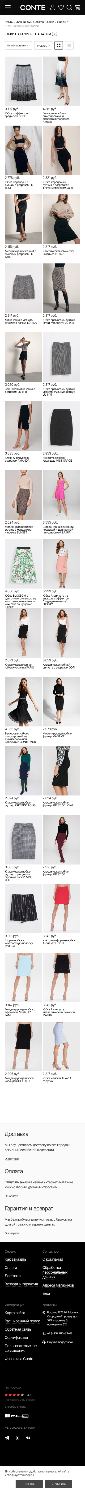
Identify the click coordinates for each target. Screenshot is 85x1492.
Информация (14, 1305)
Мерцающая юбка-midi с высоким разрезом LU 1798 (20, 254)
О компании (52, 1259)
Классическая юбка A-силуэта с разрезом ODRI (59, 666)
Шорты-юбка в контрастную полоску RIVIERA (19, 943)
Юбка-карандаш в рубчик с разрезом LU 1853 (19, 185)
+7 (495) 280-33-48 (59, 1333)
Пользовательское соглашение (21, 1348)
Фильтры (42, 45)
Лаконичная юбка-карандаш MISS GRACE (57, 459)
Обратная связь (18, 1329)
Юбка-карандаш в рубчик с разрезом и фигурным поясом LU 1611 (59, 185)
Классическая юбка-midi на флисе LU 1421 (58, 252)
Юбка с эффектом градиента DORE (16, 115)
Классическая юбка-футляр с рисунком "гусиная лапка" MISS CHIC (18, 875)
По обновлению (16, 45)
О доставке (12, 1158)
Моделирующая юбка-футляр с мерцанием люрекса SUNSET (19, 529)
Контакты (49, 1305)
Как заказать (15, 1259)
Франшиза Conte (19, 1358)
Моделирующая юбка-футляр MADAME (57, 735)
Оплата (11, 1267)
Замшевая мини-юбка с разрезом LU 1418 (20, 390)
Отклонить (59, 1483)
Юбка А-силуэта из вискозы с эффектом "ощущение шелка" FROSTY (56, 600)
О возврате (12, 1233)
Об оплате (11, 1196)
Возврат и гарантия (21, 1284)
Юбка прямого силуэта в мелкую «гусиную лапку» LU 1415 (59, 392)
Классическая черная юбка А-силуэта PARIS (19, 666)
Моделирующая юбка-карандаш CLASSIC (19, 1079)
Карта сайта (15, 1312)
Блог (46, 1293)
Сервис (10, 1251)
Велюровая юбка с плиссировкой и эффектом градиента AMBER (56, 117)
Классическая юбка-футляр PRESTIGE (56, 873)
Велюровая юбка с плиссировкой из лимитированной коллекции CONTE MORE (21, 737)
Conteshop (50, 1251)
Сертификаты (16, 1337)
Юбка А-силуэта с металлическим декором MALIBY (59, 1012)
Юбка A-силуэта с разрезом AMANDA (17, 459)
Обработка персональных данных (55, 1272)
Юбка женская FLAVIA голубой (57, 1079)
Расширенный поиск (22, 1321)
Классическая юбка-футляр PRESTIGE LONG (20, 804)
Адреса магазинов (58, 1285)
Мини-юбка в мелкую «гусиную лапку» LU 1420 (21, 321)
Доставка (13, 1275)
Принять (29, 1483)
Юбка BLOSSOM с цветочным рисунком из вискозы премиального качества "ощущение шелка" (20, 601)
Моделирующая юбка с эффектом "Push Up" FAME (20, 1012)
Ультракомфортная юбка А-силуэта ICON (59, 942)
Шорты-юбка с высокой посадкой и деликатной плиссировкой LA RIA (58, 529)
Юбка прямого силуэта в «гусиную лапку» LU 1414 (59, 321)
